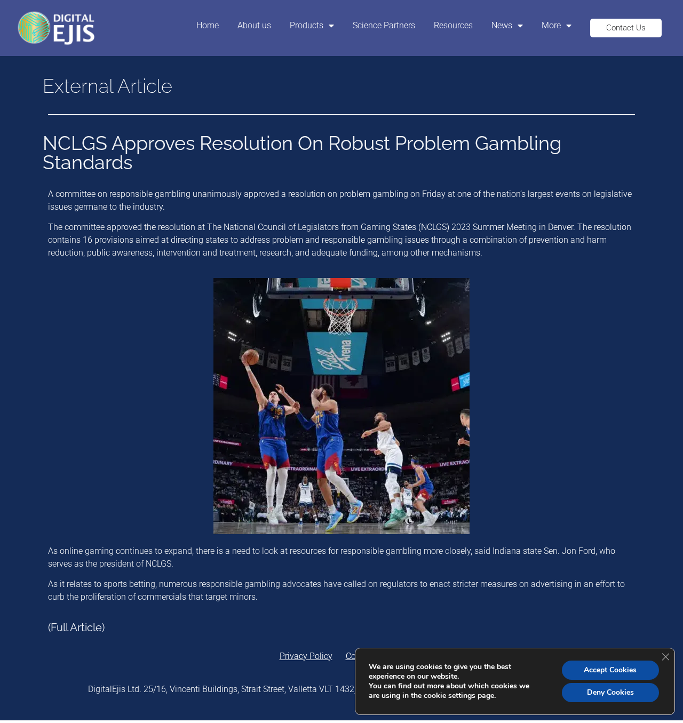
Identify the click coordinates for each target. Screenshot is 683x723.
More (551, 25)
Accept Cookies (610, 670)
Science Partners (384, 25)
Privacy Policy (306, 656)
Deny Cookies (610, 692)
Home (207, 25)
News (501, 25)
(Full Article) (76, 627)
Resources (453, 25)
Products (306, 25)
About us (254, 25)
